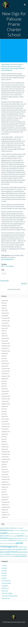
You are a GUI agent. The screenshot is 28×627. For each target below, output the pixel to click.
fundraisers (12, 538)
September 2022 (6, 404)
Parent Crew (5, 591)
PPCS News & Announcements (9, 596)
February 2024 (5, 363)
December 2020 (6, 451)
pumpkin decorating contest (7, 549)
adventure (2, 528)
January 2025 (5, 341)
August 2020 (5, 462)
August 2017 (5, 517)
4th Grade (4, 573)
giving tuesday (17, 538)
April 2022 (4, 414)
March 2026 (5, 310)
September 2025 (6, 325)
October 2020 (5, 457)
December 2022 (6, 396)
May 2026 (4, 305)
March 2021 (5, 444)
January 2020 (5, 474)
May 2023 (4, 383)
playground (11, 546)
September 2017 (6, 514)
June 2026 (4, 303)
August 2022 (5, 406)
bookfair (3, 530)
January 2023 (5, 394)
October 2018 (5, 504)
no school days (7, 543)
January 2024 (5, 366)
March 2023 (5, 388)
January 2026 (5, 315)
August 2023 (5, 378)
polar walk (19, 547)
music (26, 540)
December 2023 (6, 368)
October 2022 (5, 401)
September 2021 (6, 431)
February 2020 (5, 472)
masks (14, 540)
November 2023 (6, 371)
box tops (10, 530)
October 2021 (5, 429)
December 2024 (6, 343)
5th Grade (4, 575)
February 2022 (5, 419)
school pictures (22, 552)
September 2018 (6, 507)
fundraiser (4, 538)
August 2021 (5, 434)
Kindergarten (5, 585)
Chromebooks (16, 530)
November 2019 (6, 479)
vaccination (6, 556)
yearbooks (24, 556)
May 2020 (4, 464)
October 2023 (5, 373)
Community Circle (6, 580)
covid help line (11, 533)
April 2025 (4, 333)
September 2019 (6, 484)
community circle (23, 530)
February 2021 (5, 446)
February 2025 (5, 338)
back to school (9, 528)
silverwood (2, 554)
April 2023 (4, 386)
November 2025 (6, 320)
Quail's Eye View (6, 598)
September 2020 (6, 459)
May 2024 (4, 356)
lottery (10, 540)
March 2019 (5, 494)
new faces (2, 543)
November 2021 (6, 426)
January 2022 (5, 421)
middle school (21, 540)
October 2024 (5, 348)
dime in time (4, 536)
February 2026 (5, 313)
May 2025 (4, 330)
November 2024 (6, 346)
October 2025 (5, 323)
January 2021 (5, 449)
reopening (18, 549)
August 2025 (5, 328)
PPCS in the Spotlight (7, 266)
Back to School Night (18, 528)
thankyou (2, 556)
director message (12, 536)
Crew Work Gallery (6, 583)
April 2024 (4, 358)
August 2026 (5, 300)
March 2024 (5, 361)
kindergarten (5, 540)
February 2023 (5, 391)
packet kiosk (13, 543)
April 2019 (4, 492)
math (17, 540)
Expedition (20, 536)
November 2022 (6, 398)
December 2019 (6, 477)
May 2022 (4, 411)
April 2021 (4, 441)
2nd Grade (4, 568)
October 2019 (5, 482)
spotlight (7, 554)
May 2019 (4, 489)
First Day (26, 536)
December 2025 (6, 318)
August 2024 (5, 353)
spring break (13, 554)
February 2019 (5, 497)
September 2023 (6, 376)
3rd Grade (4, 570)
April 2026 (4, 308)
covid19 (3, 533)
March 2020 (5, 469)
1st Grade (4, 565)
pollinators (25, 546)
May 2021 (4, 439)
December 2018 (6, 502)
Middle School (5, 588)
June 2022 (4, 409)
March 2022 (5, 416)
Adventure (4, 578)
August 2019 (5, 487)
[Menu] (24, 4)
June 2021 (4, 436)
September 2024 (6, 351)
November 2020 (6, 454)
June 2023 (4, 381)
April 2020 (4, 467)
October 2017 (5, 512)
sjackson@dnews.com (7, 259)
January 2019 (5, 499)
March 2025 (5, 335)
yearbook (17, 556)
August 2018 (5, 509)
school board (11, 552)
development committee (19, 533)
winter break (11, 556)
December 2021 (6, 424)
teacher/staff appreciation (21, 554)
